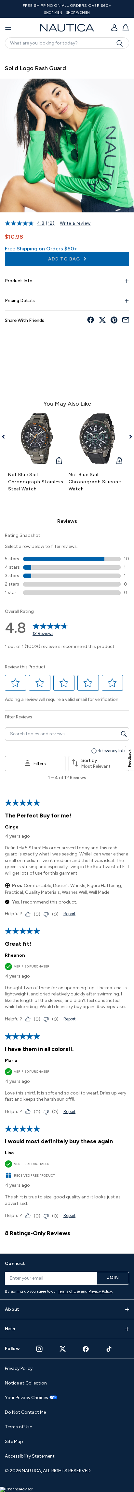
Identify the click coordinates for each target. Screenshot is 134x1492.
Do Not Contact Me (25, 1412)
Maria (11, 1060)
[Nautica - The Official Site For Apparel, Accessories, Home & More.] (67, 28)
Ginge (12, 827)
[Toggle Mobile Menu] (8, 27)
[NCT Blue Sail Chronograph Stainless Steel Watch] (36, 439)
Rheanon (15, 955)
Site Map (14, 1441)
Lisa (9, 1153)
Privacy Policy (100, 1291)
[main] (67, 650)
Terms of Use (69, 1291)
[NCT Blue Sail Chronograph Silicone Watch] (97, 439)
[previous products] (6, 437)
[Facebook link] (86, 1349)
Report (69, 913)
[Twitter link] (63, 1348)
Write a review (75, 223)
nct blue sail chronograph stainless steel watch (35, 482)
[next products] (128, 437)
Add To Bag (64, 259)
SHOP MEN (53, 12)
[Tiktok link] (109, 1349)
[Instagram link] (39, 1349)
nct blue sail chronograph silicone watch (95, 482)
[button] (16, 683)
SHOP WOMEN (78, 12)
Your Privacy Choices (26, 1397)
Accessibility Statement (30, 1456)
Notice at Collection (26, 1383)
